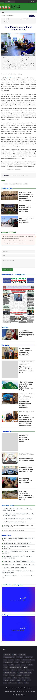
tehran (21, 677)
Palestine (14, 670)
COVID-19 (20, 657)
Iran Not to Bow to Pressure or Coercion (14, 522)
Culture (12, 691)
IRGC (11, 664)
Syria (15, 677)
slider (12, 15)
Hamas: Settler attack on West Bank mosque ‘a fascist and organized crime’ (18, 571)
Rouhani (12, 675)
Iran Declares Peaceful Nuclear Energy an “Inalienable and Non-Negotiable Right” (18, 514)
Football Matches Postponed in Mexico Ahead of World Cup (18, 576)
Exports (11, 659)
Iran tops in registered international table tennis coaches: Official (16, 547)
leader (6, 667)
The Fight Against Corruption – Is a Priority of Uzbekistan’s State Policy (26, 386)
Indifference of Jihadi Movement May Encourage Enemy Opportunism (18, 552)
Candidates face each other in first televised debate (26, 469)
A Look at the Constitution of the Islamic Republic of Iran (19, 564)
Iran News (10, 77)
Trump (6, 680)
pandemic (22, 670)
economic (8, 15)
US (5, 682)
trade (27, 677)
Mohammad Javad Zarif (16, 667)
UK (24, 680)
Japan (24, 664)
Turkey (13, 680)
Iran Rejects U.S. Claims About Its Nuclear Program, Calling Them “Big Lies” (17, 509)
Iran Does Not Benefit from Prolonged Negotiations (17, 518)
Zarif (27, 682)
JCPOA (31, 664)
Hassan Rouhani (8, 662)
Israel (18, 664)
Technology (20, 691)
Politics (20, 688)
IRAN (26, 183)
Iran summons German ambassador (13, 530)
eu (5, 659)
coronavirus (22, 654)
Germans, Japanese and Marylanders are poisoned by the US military (26, 495)
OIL (26, 667)
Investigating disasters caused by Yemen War (25, 480)
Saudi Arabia (7, 677)
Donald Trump (29, 657)
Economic (14, 688)
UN (29, 680)
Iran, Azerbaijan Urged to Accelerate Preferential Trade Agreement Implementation (26, 196)
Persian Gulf (30, 670)
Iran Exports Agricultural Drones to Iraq (18, 28)
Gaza (18, 659)
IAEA (17, 662)
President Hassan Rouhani (25, 672)
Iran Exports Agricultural (16, 183)
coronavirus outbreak (9, 657)
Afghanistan (7, 654)
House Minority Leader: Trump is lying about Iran (17, 543)
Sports (33, 691)
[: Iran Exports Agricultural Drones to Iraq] (34, 16)
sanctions (27, 675)
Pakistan (7, 670)
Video (23, 695)
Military (27, 691)
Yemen (20, 682)
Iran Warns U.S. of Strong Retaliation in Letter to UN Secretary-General (17, 526)
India (23, 662)
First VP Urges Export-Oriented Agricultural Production (18, 561)
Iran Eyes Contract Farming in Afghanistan (26, 220)
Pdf (19, 695)
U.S (19, 680)
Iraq (6, 183)
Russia (19, 675)
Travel (15, 695)
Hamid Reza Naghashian (28, 659)
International (28, 688)
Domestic (6, 691)
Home (8, 688)
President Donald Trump (10, 672)
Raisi (6, 675)
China (15, 654)
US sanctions (13, 682)
